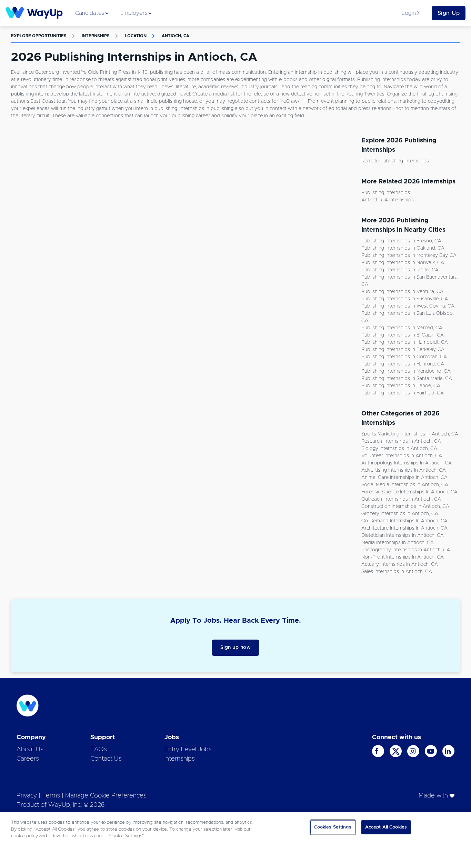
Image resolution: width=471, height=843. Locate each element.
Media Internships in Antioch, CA (397, 542)
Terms (51, 796)
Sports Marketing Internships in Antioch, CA (409, 434)
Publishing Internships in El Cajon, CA (402, 335)
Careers (28, 759)
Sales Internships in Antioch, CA (396, 571)
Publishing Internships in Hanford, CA (402, 364)
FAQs (98, 749)
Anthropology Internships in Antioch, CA (406, 463)
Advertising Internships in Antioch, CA (403, 470)
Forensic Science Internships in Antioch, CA (409, 492)
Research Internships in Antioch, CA (401, 441)
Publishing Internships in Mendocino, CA (406, 371)
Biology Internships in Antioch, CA (399, 448)
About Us (30, 749)
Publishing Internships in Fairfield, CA (402, 393)
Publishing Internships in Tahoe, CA (400, 385)
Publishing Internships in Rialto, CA (400, 270)
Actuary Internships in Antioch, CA (399, 564)
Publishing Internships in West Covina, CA (407, 306)
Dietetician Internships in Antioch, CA (402, 535)
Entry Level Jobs (188, 749)
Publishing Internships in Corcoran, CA (404, 356)
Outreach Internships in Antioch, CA (401, 499)
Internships (96, 36)
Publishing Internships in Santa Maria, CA (406, 378)
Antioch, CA (175, 36)
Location (136, 36)
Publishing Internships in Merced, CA (401, 327)
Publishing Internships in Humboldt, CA (404, 342)
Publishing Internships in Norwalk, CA (402, 262)
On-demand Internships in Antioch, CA (404, 521)
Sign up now (235, 647)
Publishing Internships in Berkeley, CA (402, 349)
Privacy (27, 796)
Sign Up (449, 13)
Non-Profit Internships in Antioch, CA (402, 557)
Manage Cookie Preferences (106, 796)
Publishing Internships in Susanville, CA (404, 299)
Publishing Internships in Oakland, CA (402, 248)
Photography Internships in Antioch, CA (405, 550)
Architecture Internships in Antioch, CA (404, 528)
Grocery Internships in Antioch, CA (399, 513)
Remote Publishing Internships (395, 161)
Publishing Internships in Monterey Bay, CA (409, 255)
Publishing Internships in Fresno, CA (401, 241)
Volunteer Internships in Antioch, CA (401, 455)
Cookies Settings (332, 827)
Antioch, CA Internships (387, 200)
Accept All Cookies (386, 827)
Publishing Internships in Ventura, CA (402, 291)
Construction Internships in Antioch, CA (405, 506)
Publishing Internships (385, 192)
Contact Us (106, 759)
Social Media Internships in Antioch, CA (404, 484)
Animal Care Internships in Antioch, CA (404, 477)
